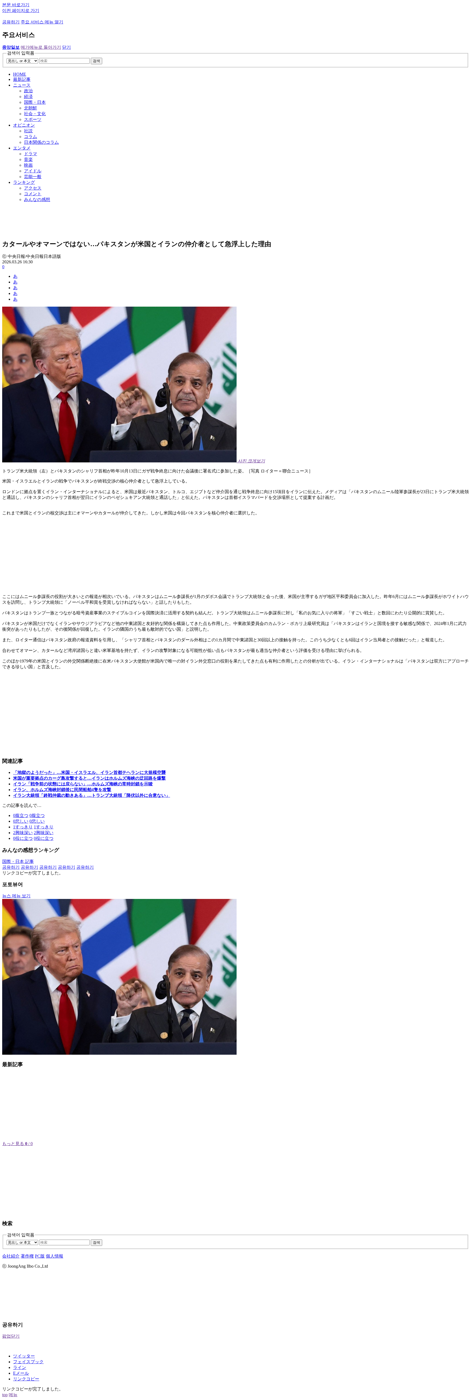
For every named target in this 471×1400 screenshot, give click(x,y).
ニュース (22, 85)
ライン (19, 1367)
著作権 (27, 1256)
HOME (19, 74)
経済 (28, 96)
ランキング (24, 182)
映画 (28, 165)
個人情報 (54, 1256)
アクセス (32, 188)
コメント (32, 193)
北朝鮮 (30, 108)
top (5, 1394)
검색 (96, 61)
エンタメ (22, 148)
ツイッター (24, 1356)
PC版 (40, 1256)
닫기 (66, 47)
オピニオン (24, 125)
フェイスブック (28, 1361)
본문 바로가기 (15, 4)
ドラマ (30, 153)
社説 (28, 131)
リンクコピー (26, 1379)
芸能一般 (32, 176)
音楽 (28, 159)
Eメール (21, 1373)
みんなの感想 (37, 199)
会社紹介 (11, 1256)
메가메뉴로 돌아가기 (41, 47)
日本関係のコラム (41, 142)
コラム (30, 136)
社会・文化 (35, 113)
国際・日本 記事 (18, 861)
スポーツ (32, 119)
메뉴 (13, 1394)
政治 (28, 91)
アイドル (32, 171)
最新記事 (22, 79)
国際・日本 (35, 102)
